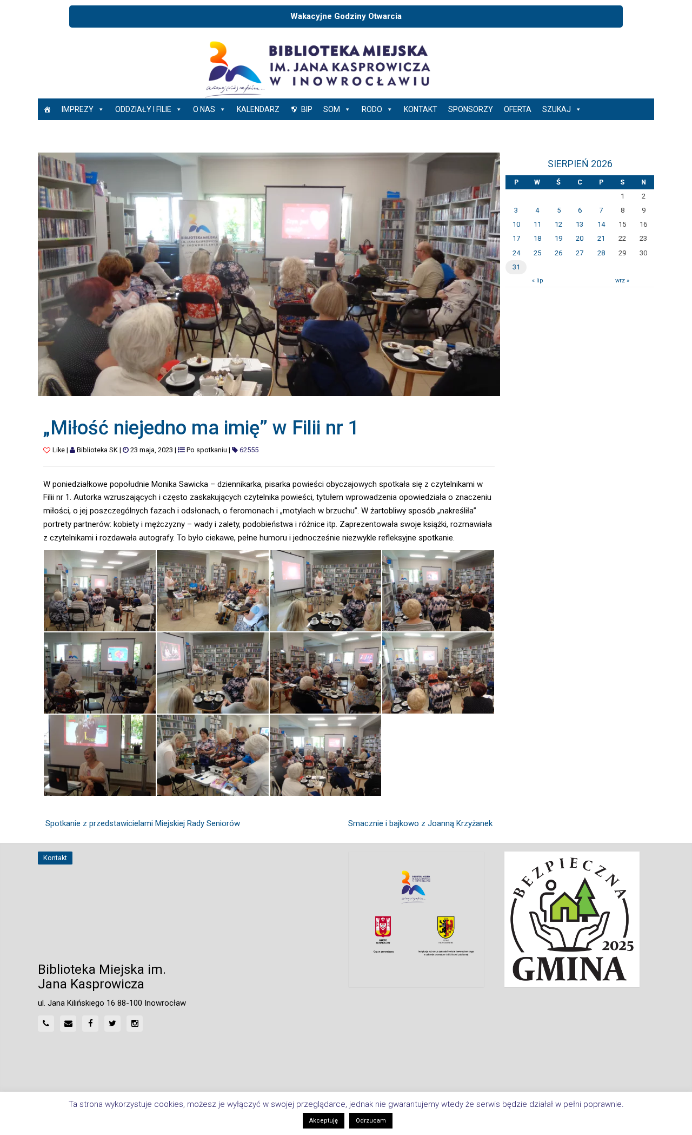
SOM (331, 109)
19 (558, 238)
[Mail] (68, 1023)
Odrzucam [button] (371, 1120)
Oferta (517, 109)
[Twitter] (112, 1023)
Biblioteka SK (97, 450)
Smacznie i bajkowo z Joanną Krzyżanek (420, 823)
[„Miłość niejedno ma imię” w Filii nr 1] (269, 274)
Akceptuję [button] (323, 1120)
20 (579, 238)
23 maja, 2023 (151, 450)
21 (601, 238)
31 (516, 267)
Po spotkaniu (207, 450)
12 (558, 224)
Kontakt (420, 109)
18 (537, 238)
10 (516, 224)
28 (601, 253)
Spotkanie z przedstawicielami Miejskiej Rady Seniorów (142, 823)
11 (537, 224)
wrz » (622, 280)
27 (579, 253)
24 (516, 253)
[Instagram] (135, 1023)
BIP (306, 109)
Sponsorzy (470, 109)
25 (537, 253)
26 (558, 253)
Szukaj (556, 109)
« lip (537, 280)
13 (579, 224)
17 (516, 238)
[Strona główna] (47, 109)
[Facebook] (90, 1023)
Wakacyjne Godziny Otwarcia (346, 16)
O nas (204, 109)
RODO (372, 109)
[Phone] (46, 1023)
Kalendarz (258, 109)
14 (601, 224)
